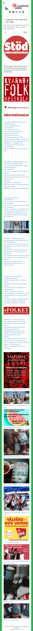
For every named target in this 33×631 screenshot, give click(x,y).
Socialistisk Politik (18, 626)
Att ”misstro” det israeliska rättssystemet (15, 201)
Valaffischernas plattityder (11, 329)
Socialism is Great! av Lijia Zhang (13, 291)
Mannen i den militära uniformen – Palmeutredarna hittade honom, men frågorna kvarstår (14, 263)
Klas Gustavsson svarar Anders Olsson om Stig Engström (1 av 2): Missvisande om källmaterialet (16, 251)
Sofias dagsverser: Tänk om (12, 129)
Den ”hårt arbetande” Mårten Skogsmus (15, 211)
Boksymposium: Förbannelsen (12, 182)
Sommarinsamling (9, 169)
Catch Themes (20, 629)
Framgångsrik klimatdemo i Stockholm (15, 302)
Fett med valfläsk (9, 203)
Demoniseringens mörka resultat (13, 137)
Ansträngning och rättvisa (11, 197)
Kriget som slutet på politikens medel (14, 175)
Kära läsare (7, 180)
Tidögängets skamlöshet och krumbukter (15, 214)
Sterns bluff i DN (8, 216)
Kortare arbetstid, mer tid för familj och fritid (16, 293)
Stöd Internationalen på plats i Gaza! (14, 456)
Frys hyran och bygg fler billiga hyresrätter (16, 299)
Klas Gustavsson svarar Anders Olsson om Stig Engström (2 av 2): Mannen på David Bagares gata (16, 246)
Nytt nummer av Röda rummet (12, 484)
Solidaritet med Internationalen (12, 427)
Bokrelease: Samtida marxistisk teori (14, 389)
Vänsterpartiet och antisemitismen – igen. (16, 213)
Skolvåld (6, 336)
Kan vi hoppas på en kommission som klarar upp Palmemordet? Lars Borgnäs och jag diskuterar (16, 257)
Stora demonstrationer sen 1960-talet (14, 301)
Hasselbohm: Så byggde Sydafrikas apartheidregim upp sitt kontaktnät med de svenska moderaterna (16, 240)
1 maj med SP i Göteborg (11, 542)
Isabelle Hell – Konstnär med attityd (14, 319)
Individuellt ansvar (9, 199)
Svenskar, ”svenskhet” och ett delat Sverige (16, 209)
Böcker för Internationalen (11, 620)
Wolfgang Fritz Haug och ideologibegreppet (16, 188)
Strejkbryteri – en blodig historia (13, 143)
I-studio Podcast (8, 601)
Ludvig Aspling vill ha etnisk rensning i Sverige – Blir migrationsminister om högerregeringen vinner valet (14, 333)
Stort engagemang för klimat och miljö (15, 321)
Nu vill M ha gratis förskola (11, 135)
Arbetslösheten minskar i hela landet (14, 327)
